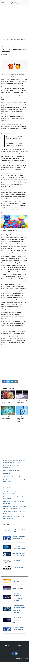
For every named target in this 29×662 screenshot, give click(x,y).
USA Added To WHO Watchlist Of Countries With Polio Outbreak (14, 517)
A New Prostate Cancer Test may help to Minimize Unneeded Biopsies (13, 492)
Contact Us (7, 648)
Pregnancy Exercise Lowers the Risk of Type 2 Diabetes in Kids (14, 497)
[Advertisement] (14, 22)
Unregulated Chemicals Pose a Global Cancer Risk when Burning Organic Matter (14, 507)
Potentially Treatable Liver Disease (11, 470)
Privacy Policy (20, 648)
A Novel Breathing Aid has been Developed (13, 476)
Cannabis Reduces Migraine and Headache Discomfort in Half (13, 502)
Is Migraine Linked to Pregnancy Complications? (11, 466)
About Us (6, 645)
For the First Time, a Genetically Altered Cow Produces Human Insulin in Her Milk (14, 461)
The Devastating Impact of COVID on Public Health (14, 512)
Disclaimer (19, 645)
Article (4, 54)
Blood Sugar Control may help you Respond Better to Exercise (14, 480)
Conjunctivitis (6, 473)
